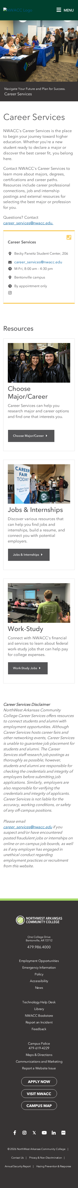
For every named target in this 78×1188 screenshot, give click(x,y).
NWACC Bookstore (39, 1016)
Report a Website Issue (39, 1068)
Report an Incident (39, 1022)
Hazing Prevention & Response (53, 1166)
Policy (39, 974)
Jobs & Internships (26, 555)
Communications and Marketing (39, 1061)
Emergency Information (39, 967)
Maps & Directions (39, 1055)
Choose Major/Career (28, 436)
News (39, 988)
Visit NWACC (39, 1094)
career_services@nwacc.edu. (28, 223)
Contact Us (17, 1157)
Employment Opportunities (39, 961)
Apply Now (39, 1082)
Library (39, 1009)
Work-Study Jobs (25, 668)
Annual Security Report (18, 1166)
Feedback (39, 1029)
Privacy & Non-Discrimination (45, 1157)
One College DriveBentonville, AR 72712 (39, 938)
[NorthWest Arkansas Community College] (39, 920)
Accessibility (39, 981)
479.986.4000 (39, 947)
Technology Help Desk (38, 1002)
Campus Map (39, 1106)
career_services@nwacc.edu (38, 262)
